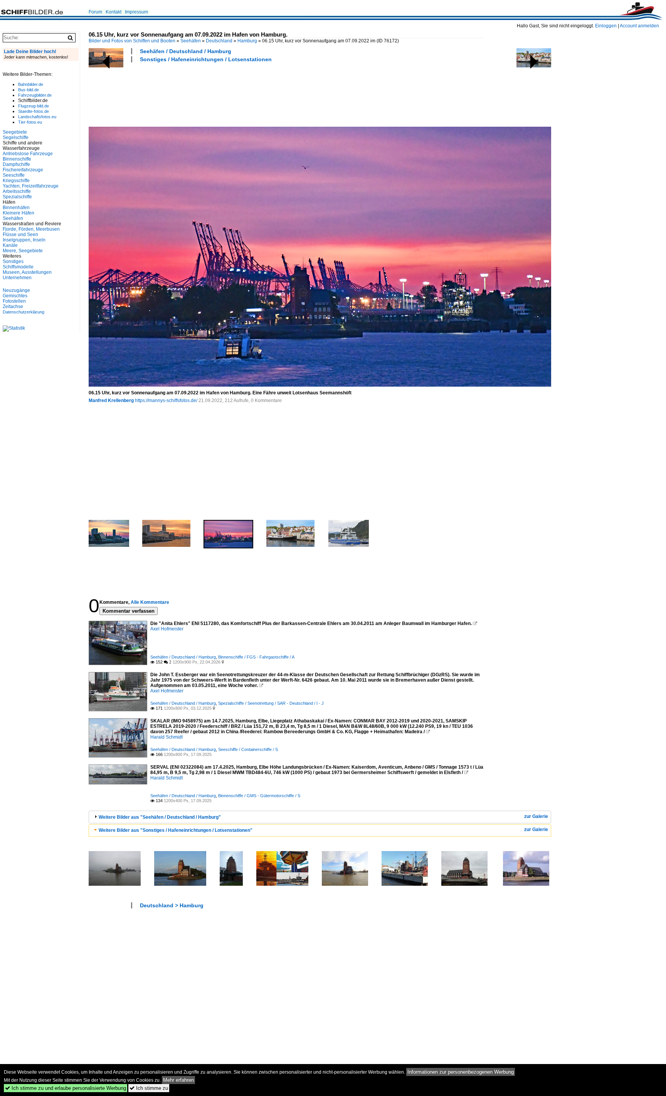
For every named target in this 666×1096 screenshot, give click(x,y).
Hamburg (247, 41)
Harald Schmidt (166, 737)
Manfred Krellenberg (111, 400)
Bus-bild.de (28, 89)
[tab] (320, 817)
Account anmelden (639, 25)
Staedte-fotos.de (33, 111)
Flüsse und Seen (20, 234)
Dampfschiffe (16, 164)
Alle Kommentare (150, 602)
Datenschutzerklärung (23, 312)
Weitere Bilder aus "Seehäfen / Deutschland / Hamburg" (160, 817)
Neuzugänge (16, 290)
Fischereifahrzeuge (23, 170)
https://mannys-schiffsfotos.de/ (166, 400)
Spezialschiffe (17, 196)
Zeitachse (13, 306)
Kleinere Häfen (18, 213)
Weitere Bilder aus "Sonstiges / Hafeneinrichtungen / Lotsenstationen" (175, 830)
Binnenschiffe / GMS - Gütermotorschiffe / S (259, 795)
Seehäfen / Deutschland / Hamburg (185, 51)
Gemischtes (15, 295)
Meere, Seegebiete (23, 250)
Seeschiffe (14, 175)
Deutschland (219, 41)
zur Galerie (536, 816)
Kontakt (113, 12)
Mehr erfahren (178, 1080)
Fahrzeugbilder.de (35, 95)
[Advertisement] (229, 93)
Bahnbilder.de (30, 84)
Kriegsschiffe (16, 180)
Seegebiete (15, 132)
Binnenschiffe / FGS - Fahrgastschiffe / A (256, 657)
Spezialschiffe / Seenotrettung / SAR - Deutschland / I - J (271, 703)
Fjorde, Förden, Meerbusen (31, 229)
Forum (95, 12)
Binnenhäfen (16, 207)
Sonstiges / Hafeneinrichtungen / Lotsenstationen (206, 59)
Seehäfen (190, 41)
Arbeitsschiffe (17, 191)
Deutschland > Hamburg (172, 905)
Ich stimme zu (149, 1088)
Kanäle (10, 245)
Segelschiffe (16, 137)
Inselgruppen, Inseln (24, 240)
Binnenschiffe (17, 159)
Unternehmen (17, 277)
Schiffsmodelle (18, 267)
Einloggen (606, 25)
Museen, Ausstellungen (27, 272)
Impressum (136, 12)
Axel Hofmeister (166, 629)
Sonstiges (13, 261)
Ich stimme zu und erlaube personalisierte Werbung (65, 1088)
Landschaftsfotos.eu (37, 116)
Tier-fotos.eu (30, 122)
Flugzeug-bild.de (33, 106)
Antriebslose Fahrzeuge (28, 153)
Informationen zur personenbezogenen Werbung (460, 1072)
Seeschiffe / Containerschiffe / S (248, 749)
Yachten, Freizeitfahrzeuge (31, 186)
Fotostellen (14, 301)
